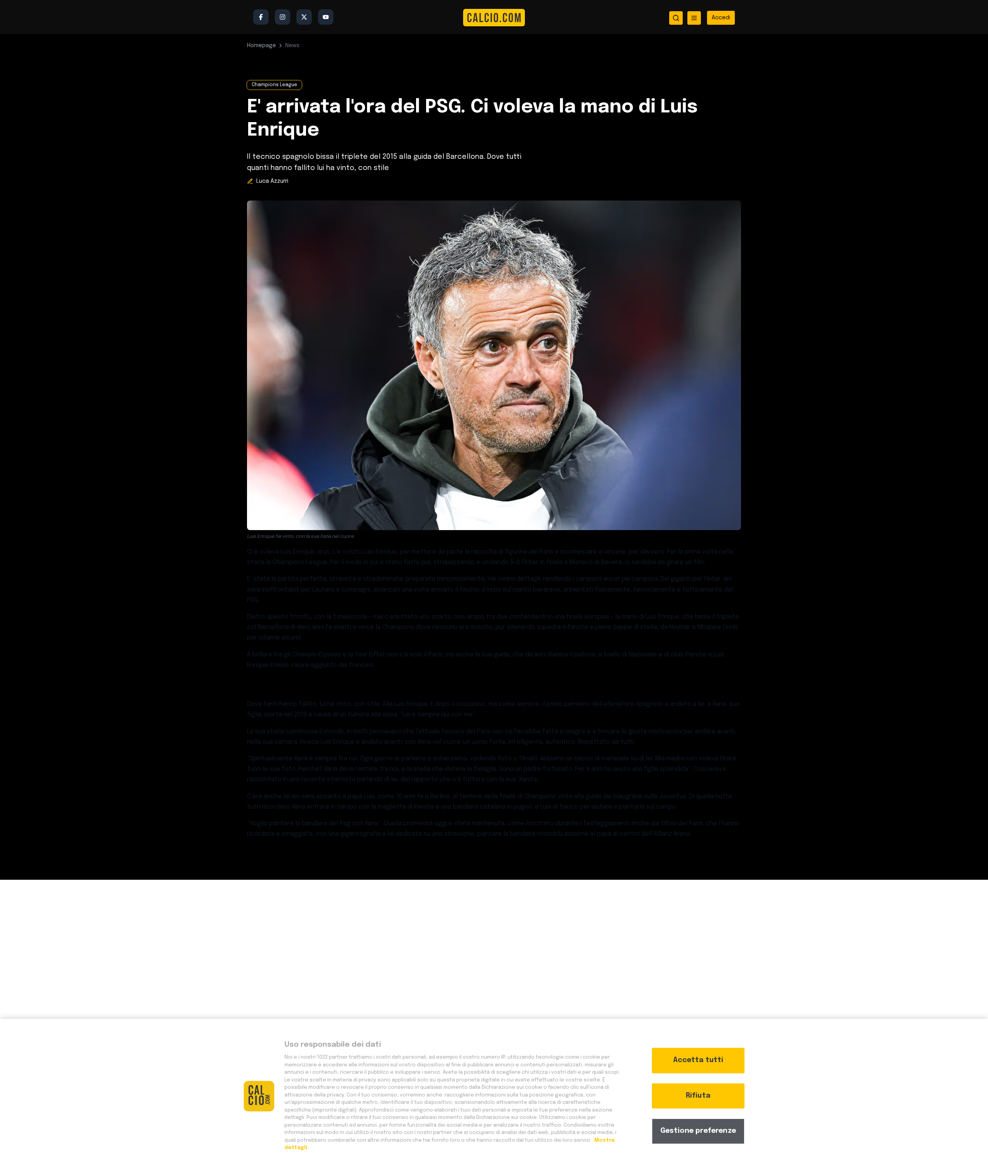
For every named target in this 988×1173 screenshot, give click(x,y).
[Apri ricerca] (676, 18)
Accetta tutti (698, 1060)
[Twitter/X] (304, 17)
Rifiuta (698, 1095)
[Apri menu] (694, 18)
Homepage (261, 45)
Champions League (274, 85)
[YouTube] (325, 17)
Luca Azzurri (272, 181)
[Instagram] (282, 17)
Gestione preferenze (698, 1130)
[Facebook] (261, 17)
